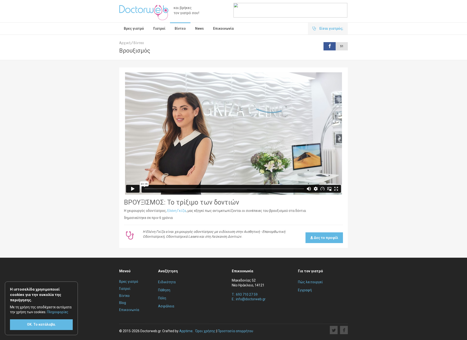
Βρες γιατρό (134, 28)
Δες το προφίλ (325, 238)
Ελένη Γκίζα (176, 211)
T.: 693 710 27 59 (245, 294)
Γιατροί (159, 28)
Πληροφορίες (57, 312)
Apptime (186, 331)
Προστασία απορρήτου (235, 331)
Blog (122, 303)
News (199, 28)
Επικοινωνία (223, 28)
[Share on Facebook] (344, 330)
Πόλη (162, 298)
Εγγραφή (305, 290)
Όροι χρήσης (205, 331)
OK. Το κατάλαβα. (41, 324)
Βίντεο (180, 28)
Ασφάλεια (166, 306)
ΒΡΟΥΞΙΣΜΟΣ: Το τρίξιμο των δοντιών (181, 202)
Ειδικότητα (167, 282)
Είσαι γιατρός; (331, 28)
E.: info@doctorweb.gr (249, 299)
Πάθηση (164, 290)
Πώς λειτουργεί (310, 282)
